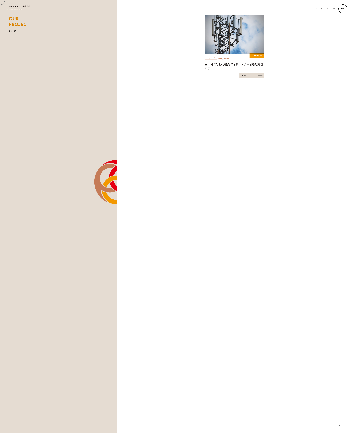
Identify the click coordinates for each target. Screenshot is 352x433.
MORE (244, 75)
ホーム (315, 8)
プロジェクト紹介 (325, 8)
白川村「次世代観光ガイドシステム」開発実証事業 (234, 66)
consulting (257, 55)
